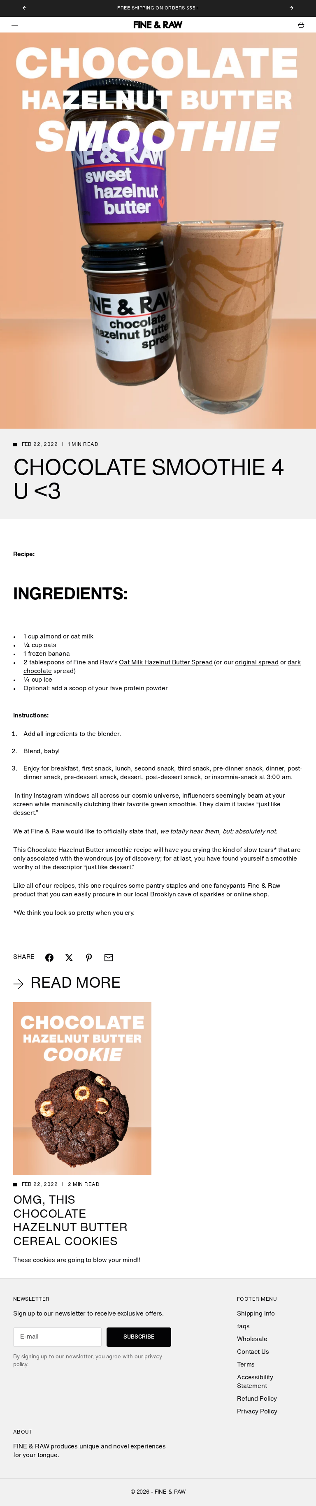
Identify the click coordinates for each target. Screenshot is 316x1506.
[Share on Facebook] (49, 958)
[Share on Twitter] (69, 958)
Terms (246, 1365)
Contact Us (253, 1352)
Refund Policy (257, 1399)
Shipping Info (256, 1314)
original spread (257, 663)
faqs (243, 1327)
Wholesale (252, 1340)
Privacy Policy (257, 1412)
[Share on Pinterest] (89, 958)
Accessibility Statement (255, 1382)
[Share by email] (109, 958)
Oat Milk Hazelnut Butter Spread (165, 663)
